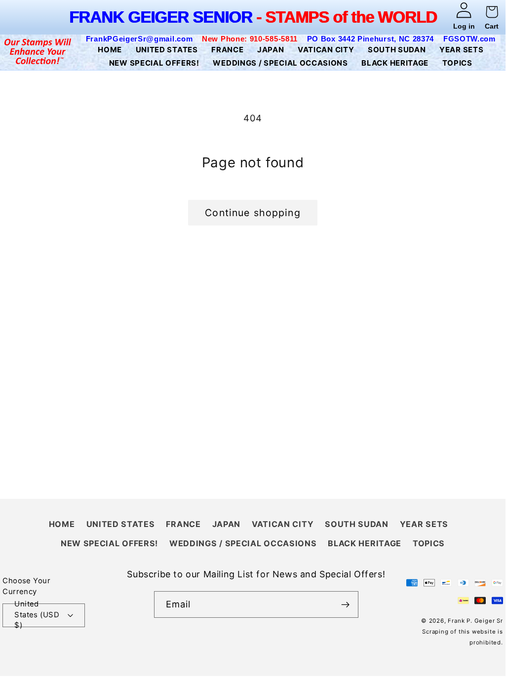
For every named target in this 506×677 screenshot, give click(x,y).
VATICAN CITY (282, 524)
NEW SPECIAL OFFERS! (109, 543)
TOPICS (429, 543)
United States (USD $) (36, 615)
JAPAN (226, 524)
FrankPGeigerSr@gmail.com (139, 39)
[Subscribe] (345, 604)
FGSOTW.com (469, 39)
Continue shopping (253, 213)
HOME (62, 524)
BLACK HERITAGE (364, 543)
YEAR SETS (424, 524)
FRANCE (183, 524)
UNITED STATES (120, 524)
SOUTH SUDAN (357, 524)
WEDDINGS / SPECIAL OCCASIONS (242, 543)
